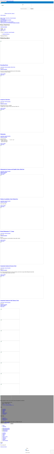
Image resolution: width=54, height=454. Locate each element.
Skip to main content (10, 0)
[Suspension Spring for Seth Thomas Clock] (24, 298)
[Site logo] (27, 6)
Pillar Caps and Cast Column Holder (6, 22)
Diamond (4, 410)
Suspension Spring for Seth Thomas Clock (9, 300)
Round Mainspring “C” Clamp (7, 231)
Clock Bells (2, 19)
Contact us (4, 419)
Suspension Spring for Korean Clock (8, 265)
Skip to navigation (3, 0)
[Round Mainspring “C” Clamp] (24, 229)
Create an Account (3, 446)
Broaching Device (4, 65)
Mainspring (2, 134)
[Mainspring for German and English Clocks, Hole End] (24, 167)
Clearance (4, 413)
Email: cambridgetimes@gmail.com (8, 405)
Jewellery (4, 409)
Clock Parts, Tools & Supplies (9, 32)
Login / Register (5, 440)
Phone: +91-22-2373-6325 (7, 404)
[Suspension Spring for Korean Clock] (24, 263)
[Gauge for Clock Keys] (24, 97)
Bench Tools (13, 67)
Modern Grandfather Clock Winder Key (9, 199)
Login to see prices (8, 19)
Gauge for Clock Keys (5, 99)
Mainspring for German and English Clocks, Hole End (12, 169)
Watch (4, 411)
